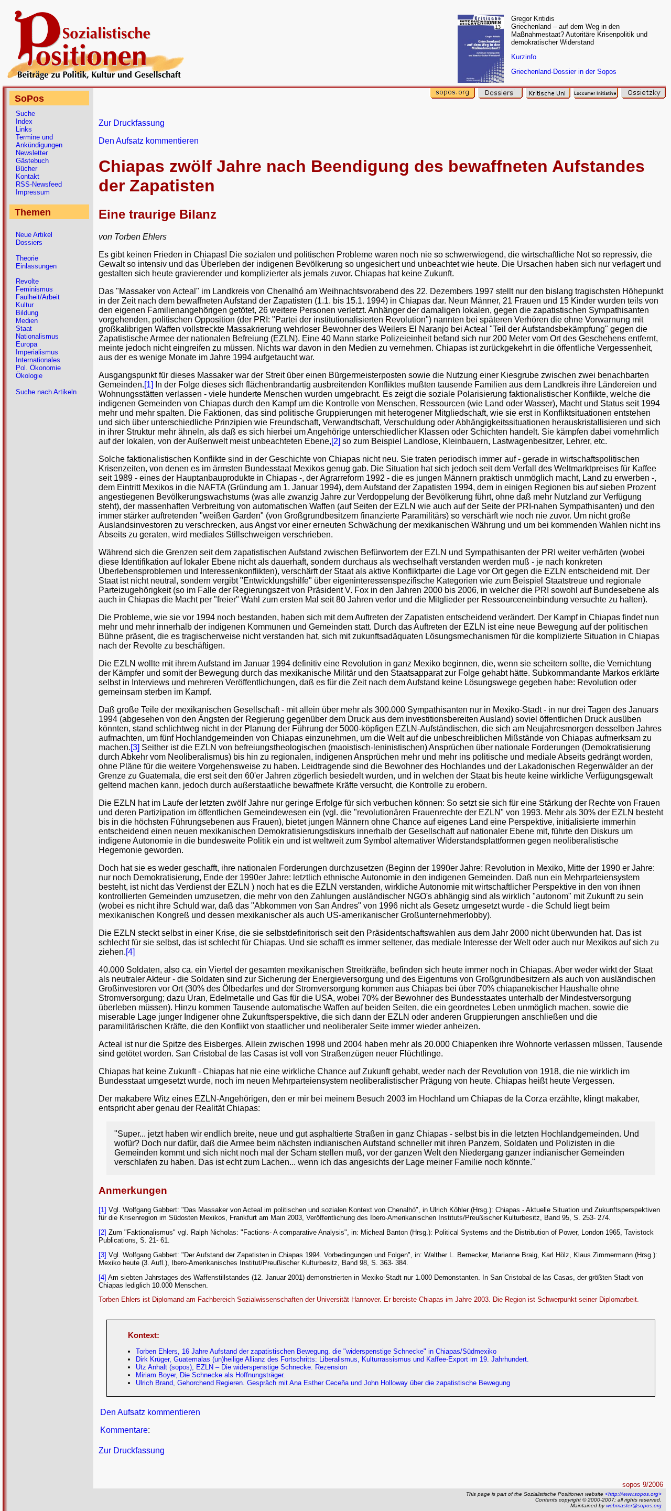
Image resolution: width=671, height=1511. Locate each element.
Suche (25, 113)
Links (24, 129)
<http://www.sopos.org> (633, 1494)
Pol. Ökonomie (38, 368)
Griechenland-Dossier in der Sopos (563, 71)
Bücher (26, 168)
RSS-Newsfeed (39, 184)
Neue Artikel (34, 235)
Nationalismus (37, 336)
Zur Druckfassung (132, 122)
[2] (335, 441)
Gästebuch (32, 161)
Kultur (25, 305)
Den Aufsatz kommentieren (149, 140)
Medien (27, 321)
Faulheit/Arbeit (38, 297)
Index (24, 121)
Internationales (38, 360)
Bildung (27, 313)
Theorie (27, 258)
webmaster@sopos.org (634, 1505)
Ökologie (29, 376)
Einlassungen (36, 266)
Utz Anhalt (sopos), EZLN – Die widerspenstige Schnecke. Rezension (241, 1367)
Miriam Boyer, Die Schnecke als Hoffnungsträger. (210, 1375)
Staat (24, 328)
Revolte (27, 281)
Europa (26, 344)
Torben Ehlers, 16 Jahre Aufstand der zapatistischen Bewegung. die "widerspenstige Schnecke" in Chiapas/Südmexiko (316, 1351)
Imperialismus (37, 352)
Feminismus (34, 289)
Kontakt (27, 176)
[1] (148, 384)
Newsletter (32, 153)
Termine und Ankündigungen (39, 141)
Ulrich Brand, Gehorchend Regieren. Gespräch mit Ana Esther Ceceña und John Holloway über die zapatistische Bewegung (323, 1383)
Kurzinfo (523, 57)
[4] (130, 951)
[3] (135, 747)
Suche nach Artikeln (46, 392)
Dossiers (29, 242)
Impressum (33, 192)
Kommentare (124, 1430)
